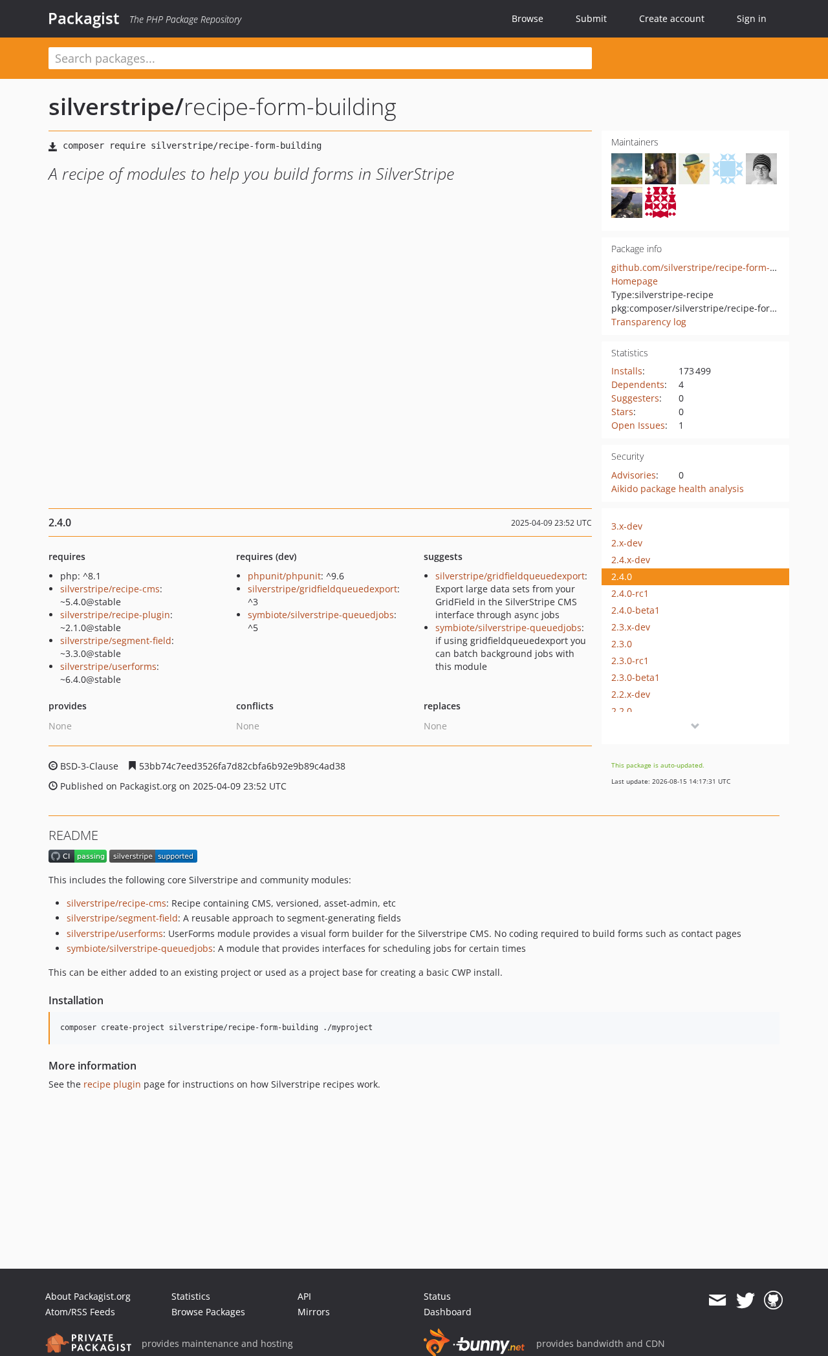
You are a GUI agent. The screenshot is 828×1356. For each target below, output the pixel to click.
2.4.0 (621, 576)
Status (437, 1296)
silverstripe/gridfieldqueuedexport (322, 589)
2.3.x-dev (630, 627)
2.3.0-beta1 (635, 677)
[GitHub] (773, 1300)
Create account (671, 18)
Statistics (190, 1296)
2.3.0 (621, 644)
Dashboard (448, 1312)
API (304, 1296)
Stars (622, 411)
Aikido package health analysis (677, 488)
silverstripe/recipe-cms (110, 589)
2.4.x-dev (630, 560)
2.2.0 (621, 711)
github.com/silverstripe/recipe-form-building (708, 267)
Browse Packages (208, 1312)
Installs (626, 371)
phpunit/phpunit (284, 576)
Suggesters (635, 398)
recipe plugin (112, 1084)
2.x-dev (626, 543)
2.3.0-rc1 (630, 660)
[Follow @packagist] (745, 1300)
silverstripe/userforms (108, 666)
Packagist (84, 18)
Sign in (752, 18)
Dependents (637, 384)
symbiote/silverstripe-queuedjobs (321, 614)
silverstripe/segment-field (115, 640)
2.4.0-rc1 (630, 593)
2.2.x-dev (630, 694)
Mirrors (314, 1312)
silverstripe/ (116, 106)
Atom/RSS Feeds (80, 1312)
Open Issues (638, 425)
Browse (527, 18)
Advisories (633, 475)
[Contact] (717, 1300)
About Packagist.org (88, 1296)
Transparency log (648, 322)
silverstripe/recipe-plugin (115, 614)
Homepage (634, 281)
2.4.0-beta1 (635, 610)
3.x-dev (626, 526)
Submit (591, 18)
